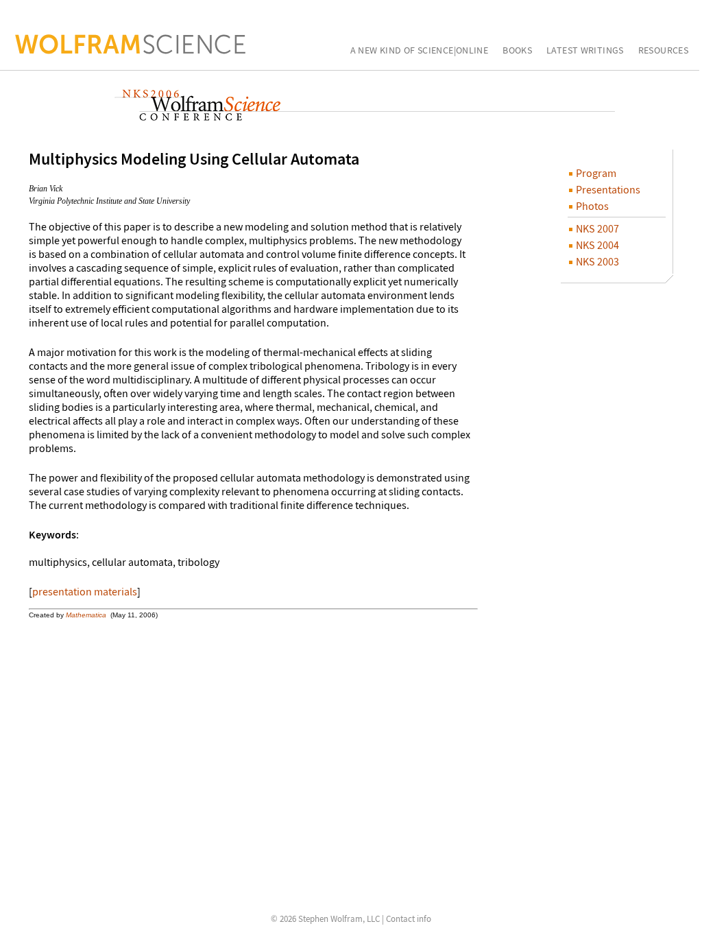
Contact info (408, 919)
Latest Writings (585, 51)
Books (517, 51)
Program (595, 173)
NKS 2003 (596, 261)
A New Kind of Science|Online (419, 51)
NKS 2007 (596, 228)
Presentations (607, 189)
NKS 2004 (596, 245)
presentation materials (84, 591)
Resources (663, 51)
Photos (591, 206)
